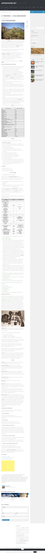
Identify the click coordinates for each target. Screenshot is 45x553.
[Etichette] (42, 59)
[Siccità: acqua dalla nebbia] (32, 71)
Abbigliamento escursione (7, 474)
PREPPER (21, 539)
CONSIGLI (20, 530)
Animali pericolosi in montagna (14, 474)
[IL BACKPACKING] (24, 495)
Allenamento (6, 9)
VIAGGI (25, 543)
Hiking (14, 478)
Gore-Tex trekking (11, 478)
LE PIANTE (24, 537)
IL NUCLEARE (20, 533)
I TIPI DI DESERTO (27, 533)
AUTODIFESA (26, 527)
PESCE (18, 539)
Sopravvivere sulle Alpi (6, 456)
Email (16, 513)
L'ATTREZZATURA (20, 536)
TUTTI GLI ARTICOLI (23, 547)
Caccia (20, 7)
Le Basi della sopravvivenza (13, 7)
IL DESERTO (23, 532)
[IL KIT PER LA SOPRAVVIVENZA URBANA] (32, 67)
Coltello (26, 7)
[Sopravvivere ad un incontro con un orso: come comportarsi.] (32, 80)
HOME (2, 7)
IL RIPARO (23, 533)
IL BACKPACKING (22, 498)
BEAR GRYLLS (17, 528)
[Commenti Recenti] (37, 59)
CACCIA (23, 528)
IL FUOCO (27, 532)
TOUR (11, 547)
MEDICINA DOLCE (27, 538)
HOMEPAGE (7, 547)
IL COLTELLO (20, 532)
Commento (3, 507)
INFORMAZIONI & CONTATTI (31, 547)
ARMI (23, 527)
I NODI (25, 533)
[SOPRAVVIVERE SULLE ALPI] (5, 495)
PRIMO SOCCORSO (25, 539)
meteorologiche (15, 66)
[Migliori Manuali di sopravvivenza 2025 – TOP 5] (32, 63)
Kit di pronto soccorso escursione (23, 478)
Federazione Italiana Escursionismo (8, 457)
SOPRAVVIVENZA (24, 541)
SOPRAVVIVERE (4, 18)
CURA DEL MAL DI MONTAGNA (5, 477)
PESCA (17, 539)
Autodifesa (41, 7)
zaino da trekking (3, 482)
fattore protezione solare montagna (24, 477)
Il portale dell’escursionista (7, 459)
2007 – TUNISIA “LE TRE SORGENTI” (36, 55)
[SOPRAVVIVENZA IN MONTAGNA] (15, 495)
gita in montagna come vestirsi (5, 478)
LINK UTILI (38, 547)
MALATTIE (20, 538)
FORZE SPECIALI (27, 531)
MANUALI (23, 538)
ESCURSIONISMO (3, 11)
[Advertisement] (8, 465)
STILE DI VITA (18, 542)
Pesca (23, 7)
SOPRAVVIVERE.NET (8, 3)
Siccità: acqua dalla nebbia (38, 70)
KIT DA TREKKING (18, 478)
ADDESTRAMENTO (18, 527)
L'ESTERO (25, 536)
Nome (3, 513)
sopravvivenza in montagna (14, 363)
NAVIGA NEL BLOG (16, 547)
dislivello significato (11, 477)
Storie (38, 7)
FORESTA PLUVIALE (24, 531)
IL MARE (17, 533)
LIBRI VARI (27, 537)
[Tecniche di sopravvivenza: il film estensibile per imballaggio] (32, 76)
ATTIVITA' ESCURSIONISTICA (21, 474)
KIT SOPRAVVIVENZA (19, 534)
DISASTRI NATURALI (25, 530)
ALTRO (21, 527)
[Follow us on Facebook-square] (43, 11)
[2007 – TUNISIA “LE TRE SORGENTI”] (37, 51)
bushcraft (12, 58)
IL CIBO (17, 532)
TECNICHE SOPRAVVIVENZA (20, 542)
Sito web (3, 516)
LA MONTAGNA (9, 11)
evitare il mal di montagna (16, 477)
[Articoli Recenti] (33, 59)
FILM (21, 531)
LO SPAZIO (17, 538)
